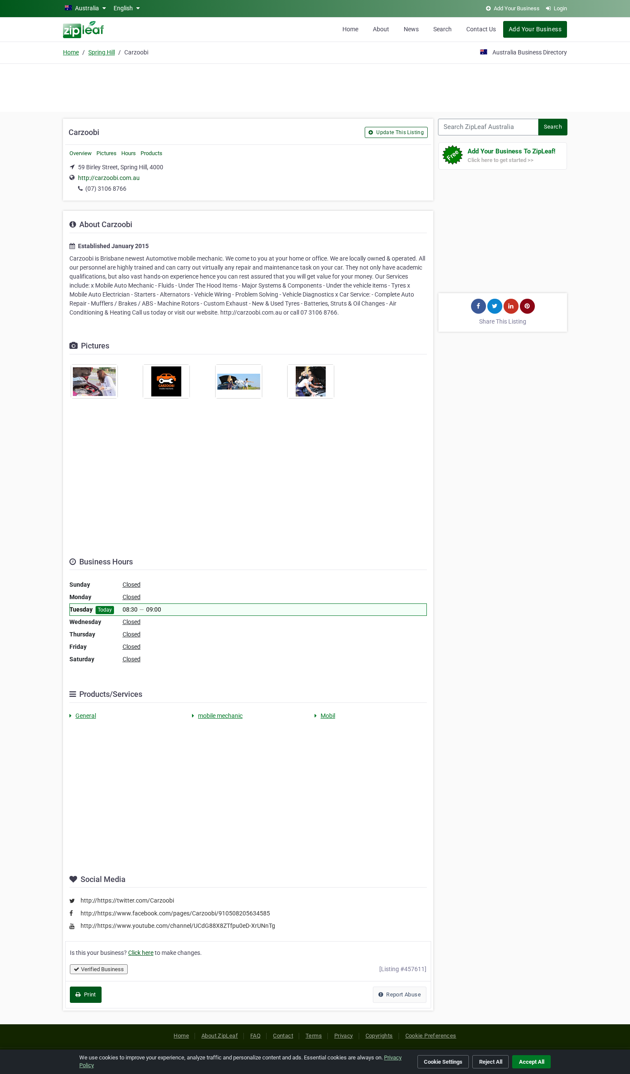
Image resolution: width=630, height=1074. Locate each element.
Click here (140, 952)
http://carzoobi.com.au (109, 177)
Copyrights (379, 1035)
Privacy (343, 1035)
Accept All (531, 1062)
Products (151, 153)
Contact (283, 1035)
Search (442, 29)
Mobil (328, 715)
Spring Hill (101, 52)
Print (89, 994)
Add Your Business (535, 29)
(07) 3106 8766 (105, 188)
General (85, 715)
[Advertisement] (315, 86)
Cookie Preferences (430, 1035)
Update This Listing (399, 132)
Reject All (490, 1062)
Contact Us (481, 29)
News (411, 29)
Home (350, 29)
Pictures (106, 153)
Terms (314, 1035)
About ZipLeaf (219, 1035)
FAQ (255, 1035)
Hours (128, 153)
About (381, 29)
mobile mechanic (220, 715)
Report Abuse (403, 994)
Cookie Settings (443, 1062)
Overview (80, 153)
